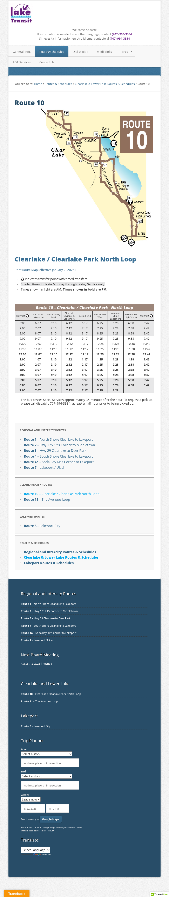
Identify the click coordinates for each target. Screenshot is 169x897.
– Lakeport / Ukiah (44, 467)
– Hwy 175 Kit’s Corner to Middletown (59, 445)
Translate (46, 854)
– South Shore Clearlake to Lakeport (58, 456)
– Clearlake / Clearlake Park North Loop (62, 494)
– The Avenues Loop (47, 499)
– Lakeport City (42, 526)
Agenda (47, 663)
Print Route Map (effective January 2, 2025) (45, 270)
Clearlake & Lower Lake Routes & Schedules (61, 557)
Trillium (50, 830)
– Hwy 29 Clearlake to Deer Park (55, 450)
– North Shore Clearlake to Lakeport (58, 439)
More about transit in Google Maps (38, 827)
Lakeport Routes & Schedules (49, 563)
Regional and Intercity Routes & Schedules (60, 552)
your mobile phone (72, 827)
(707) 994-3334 (122, 34)
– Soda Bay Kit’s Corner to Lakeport (59, 462)
